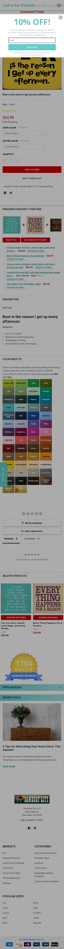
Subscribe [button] (32, 47)
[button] (61, 17)
